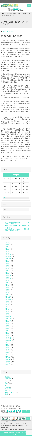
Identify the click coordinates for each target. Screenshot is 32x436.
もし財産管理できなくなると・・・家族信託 (17, 229)
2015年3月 (8, 291)
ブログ (6, 380)
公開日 (9, 31)
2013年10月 (8, 320)
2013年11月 (8, 318)
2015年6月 (8, 285)
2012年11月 (8, 339)
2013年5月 (8, 328)
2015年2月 (8, 292)
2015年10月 (8, 279)
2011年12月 (8, 358)
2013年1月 (8, 335)
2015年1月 (8, 294)
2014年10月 (8, 299)
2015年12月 (8, 275)
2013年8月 (8, 323)
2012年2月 (8, 354)
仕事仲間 (7, 387)
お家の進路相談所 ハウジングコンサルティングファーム (9, 5)
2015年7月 (8, 284)
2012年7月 (8, 346)
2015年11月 (8, 277)
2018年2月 (8, 244)
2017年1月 (8, 253)
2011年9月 (7, 363)
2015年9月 (8, 280)
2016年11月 (8, 256)
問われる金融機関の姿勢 (11, 230)
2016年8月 (8, 261)
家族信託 (7, 377)
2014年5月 (8, 308)
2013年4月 (8, 330)
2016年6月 (8, 265)
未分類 (6, 394)
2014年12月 (8, 296)
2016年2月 (8, 272)
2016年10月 (8, 258)
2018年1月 (8, 246)
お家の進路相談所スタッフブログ (17, 13)
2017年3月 (8, 249)
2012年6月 (8, 347)
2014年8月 (8, 303)
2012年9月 (8, 342)
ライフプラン (8, 389)
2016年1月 (8, 273)
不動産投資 (8, 378)
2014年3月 (8, 311)
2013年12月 (8, 316)
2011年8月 (7, 364)
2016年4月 (8, 268)
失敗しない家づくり (10, 392)
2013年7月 (8, 325)
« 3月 (4, 198)
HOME (5, 13)
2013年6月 (8, 327)
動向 (6, 382)
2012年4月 (8, 351)
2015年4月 (8, 289)
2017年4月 (8, 248)
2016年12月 (8, 255)
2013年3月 (8, 332)
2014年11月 (8, 297)
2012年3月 (8, 352)
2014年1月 (8, 315)
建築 (6, 390)
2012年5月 (8, 349)
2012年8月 (8, 344)
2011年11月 (8, 359)
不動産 (6, 383)
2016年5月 (8, 267)
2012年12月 (8, 337)
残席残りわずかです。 (11, 224)
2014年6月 (8, 306)
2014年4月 (8, 309)
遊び (6, 385)
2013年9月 (8, 321)
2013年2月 (8, 334)
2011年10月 (8, 361)
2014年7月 (8, 304)
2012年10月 (8, 340)
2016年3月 (8, 270)
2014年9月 (8, 301)
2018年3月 (8, 243)
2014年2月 (8, 313)
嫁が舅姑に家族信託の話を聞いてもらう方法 (17, 222)
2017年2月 (8, 251)
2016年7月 (8, 263)
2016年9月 (8, 260)
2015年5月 (8, 287)
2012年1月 (8, 356)
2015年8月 (8, 282)
